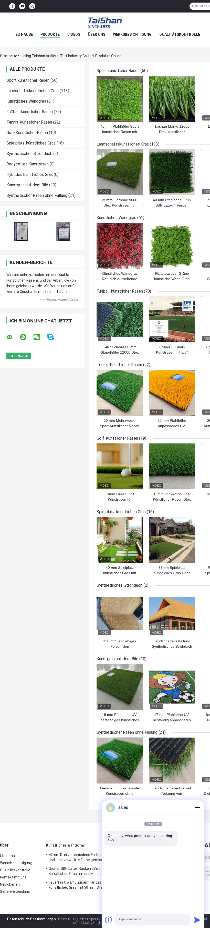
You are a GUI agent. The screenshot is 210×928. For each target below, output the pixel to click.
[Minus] (197, 807)
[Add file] (108, 919)
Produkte (50, 34)
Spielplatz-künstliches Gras (31, 143)
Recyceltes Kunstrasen (27, 164)
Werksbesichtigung (132, 34)
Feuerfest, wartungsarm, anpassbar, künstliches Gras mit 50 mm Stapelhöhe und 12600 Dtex (82, 885)
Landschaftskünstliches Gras (32, 90)
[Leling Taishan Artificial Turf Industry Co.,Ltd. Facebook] (12, 6)
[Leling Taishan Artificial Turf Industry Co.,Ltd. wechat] (40, 337)
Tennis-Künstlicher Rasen (29, 122)
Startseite (8, 56)
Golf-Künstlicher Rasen (27, 132)
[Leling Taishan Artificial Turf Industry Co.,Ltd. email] (12, 337)
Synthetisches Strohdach (29, 153)
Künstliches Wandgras (26, 101)
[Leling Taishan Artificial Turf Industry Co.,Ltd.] (105, 22)
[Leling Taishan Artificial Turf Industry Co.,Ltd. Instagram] (32, 6)
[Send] (197, 919)
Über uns (96, 34)
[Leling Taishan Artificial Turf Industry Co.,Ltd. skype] (53, 337)
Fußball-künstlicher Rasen (29, 111)
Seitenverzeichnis (15, 891)
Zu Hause (24, 34)
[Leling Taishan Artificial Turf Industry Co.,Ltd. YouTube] (22, 6)
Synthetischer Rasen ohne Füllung (36, 195)
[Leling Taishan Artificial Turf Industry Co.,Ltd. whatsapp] (26, 337)
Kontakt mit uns (13, 877)
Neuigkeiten (10, 884)
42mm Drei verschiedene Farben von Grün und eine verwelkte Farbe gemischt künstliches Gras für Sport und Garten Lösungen (83, 858)
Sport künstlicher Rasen (27, 80)
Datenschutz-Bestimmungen (31, 919)
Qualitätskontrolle (179, 34)
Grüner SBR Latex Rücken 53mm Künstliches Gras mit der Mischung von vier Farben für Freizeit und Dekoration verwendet (81, 871)
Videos (73, 34)
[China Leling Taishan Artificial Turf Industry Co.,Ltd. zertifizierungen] (21, 231)
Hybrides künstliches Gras (29, 174)
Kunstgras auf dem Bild (27, 185)
